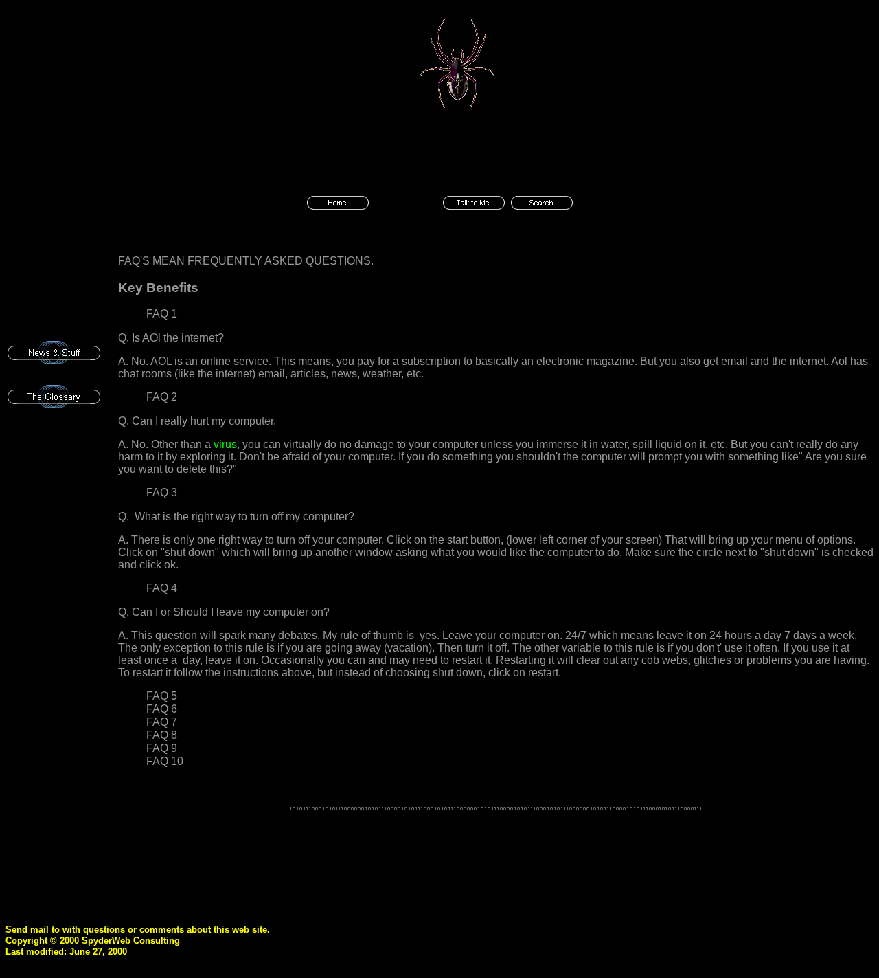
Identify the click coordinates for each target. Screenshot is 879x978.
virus (225, 444)
